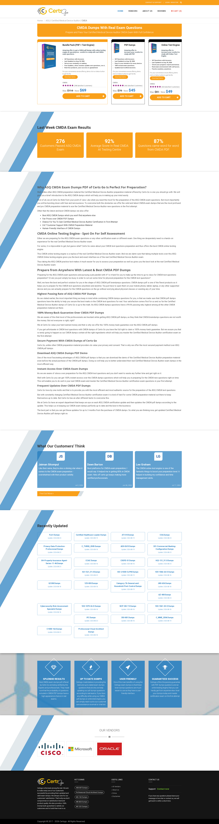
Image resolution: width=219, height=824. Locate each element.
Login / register (171, 2)
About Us (147, 11)
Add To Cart (83, 96)
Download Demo (70, 77)
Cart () (177, 11)
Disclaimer (116, 796)
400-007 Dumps (82, 788)
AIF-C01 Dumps (81, 806)
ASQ (48, 20)
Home (120, 11)
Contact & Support (153, 2)
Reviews (162, 11)
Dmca (114, 793)
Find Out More (46, 493)
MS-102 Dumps (81, 797)
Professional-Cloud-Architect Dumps (89, 792)
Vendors (133, 11)
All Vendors (116, 786)
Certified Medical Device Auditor (65, 20)
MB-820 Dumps (81, 802)
